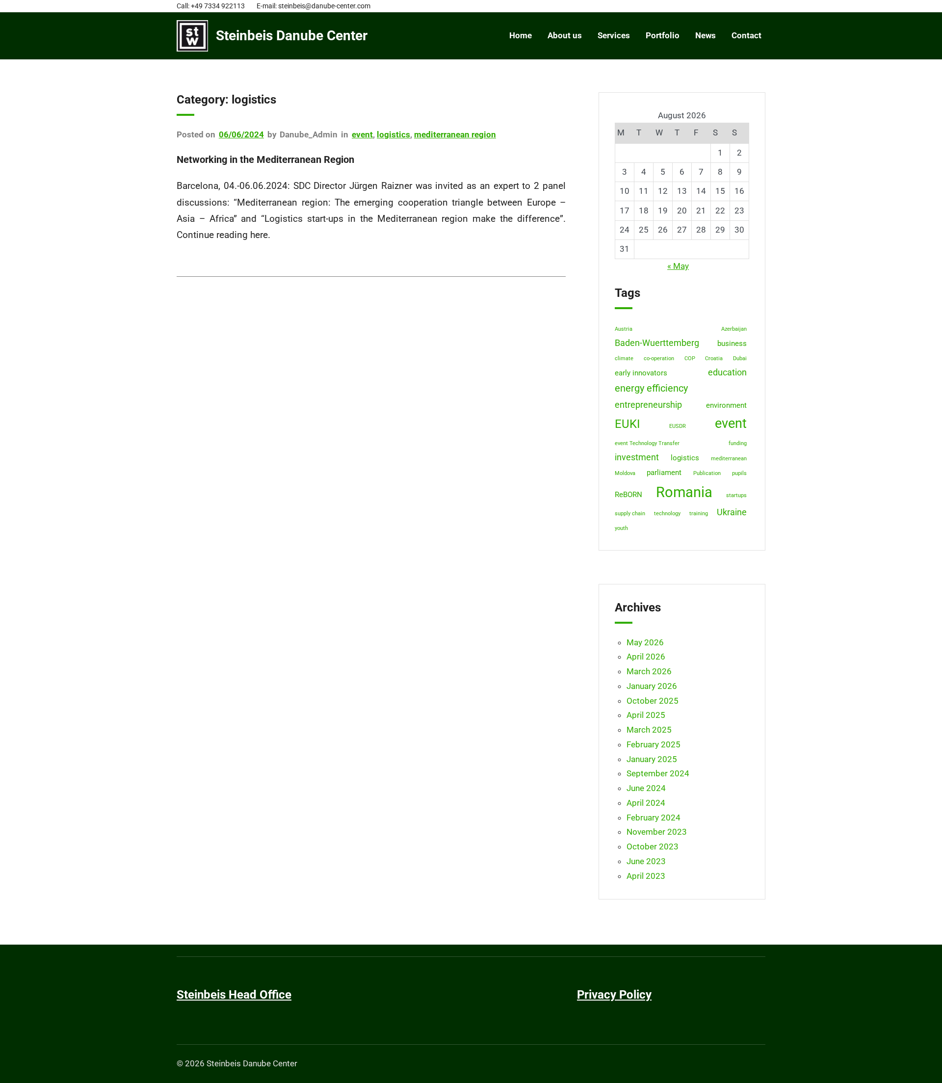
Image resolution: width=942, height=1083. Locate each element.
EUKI (627, 424)
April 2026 (646, 656)
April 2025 (646, 715)
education (727, 372)
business (732, 343)
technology (667, 513)
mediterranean (729, 458)
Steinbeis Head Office (234, 995)
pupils (739, 473)
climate (624, 358)
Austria (623, 329)
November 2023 (657, 832)
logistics (393, 134)
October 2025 (653, 701)
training (698, 513)
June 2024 (646, 788)
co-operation (659, 358)
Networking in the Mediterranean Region (265, 159)
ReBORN (628, 494)
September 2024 (658, 773)
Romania (684, 492)
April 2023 (646, 876)
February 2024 (653, 817)
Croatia (714, 358)
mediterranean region (455, 134)
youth (621, 528)
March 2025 (649, 730)
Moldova (625, 473)
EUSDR (677, 426)
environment (726, 405)
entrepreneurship (648, 405)
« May (678, 266)
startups (736, 495)
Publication (707, 473)
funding (738, 443)
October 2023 (653, 846)
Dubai (740, 358)
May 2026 (645, 642)
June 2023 (646, 861)
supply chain (630, 513)
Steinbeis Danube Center (291, 35)
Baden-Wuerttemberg (657, 343)
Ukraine (732, 512)
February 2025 (653, 744)
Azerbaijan (734, 329)
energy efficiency (651, 388)
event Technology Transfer (647, 443)
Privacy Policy (614, 995)
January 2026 (652, 686)
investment (637, 457)
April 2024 (646, 803)
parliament (664, 472)
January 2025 (652, 759)
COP (689, 358)
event (362, 134)
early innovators (641, 373)
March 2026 (649, 671)
